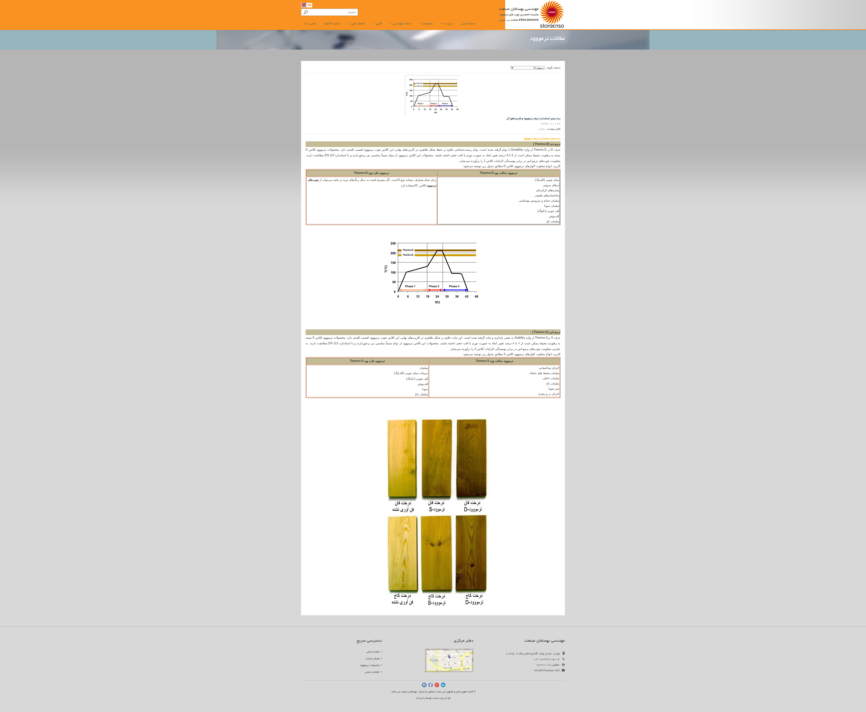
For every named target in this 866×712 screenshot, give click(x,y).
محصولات (427, 23)
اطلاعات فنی (357, 23)
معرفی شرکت (373, 658)
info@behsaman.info (547, 670)
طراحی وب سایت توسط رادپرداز (433, 698)
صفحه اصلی (468, 23)
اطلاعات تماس (373, 672)
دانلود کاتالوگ (332, 23)
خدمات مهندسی (401, 23)
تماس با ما (310, 23)
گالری (378, 23)
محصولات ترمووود (370, 665)
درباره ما (448, 23)
